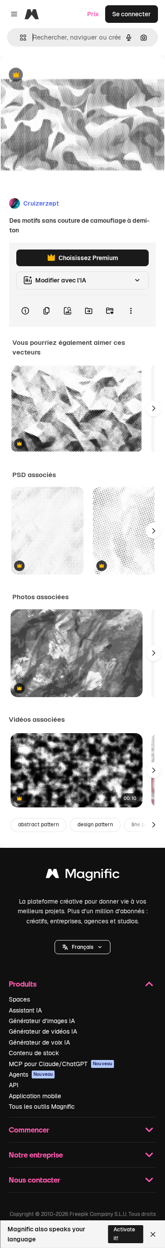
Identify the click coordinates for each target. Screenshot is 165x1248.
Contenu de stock (34, 1053)
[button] (82, 947)
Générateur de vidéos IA (43, 1031)
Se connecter (131, 14)
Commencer (29, 1129)
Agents (31, 1074)
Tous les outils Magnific (42, 1107)
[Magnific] (83, 876)
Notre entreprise (36, 1154)
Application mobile (35, 1096)
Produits (23, 983)
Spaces (19, 999)
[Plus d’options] (130, 311)
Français (82, 947)
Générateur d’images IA (42, 1021)
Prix (93, 14)
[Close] (153, 1234)
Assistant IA (25, 1010)
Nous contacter (34, 1179)
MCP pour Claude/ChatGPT (60, 1064)
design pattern (95, 824)
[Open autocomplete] (19, 37)
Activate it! (124, 1233)
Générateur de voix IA (39, 1042)
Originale (58, 75)
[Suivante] (153, 408)
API (13, 1085)
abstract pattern (38, 824)
